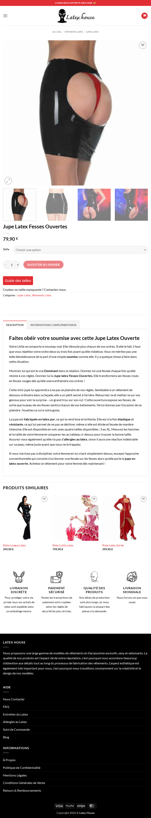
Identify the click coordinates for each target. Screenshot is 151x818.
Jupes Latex (92, 31)
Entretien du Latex (15, 714)
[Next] (140, 112)
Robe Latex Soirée (113, 545)
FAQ (6, 706)
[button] (5, 15)
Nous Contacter (14, 699)
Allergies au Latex (15, 722)
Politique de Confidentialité (21, 767)
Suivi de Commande (16, 729)
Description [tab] (15, 325)
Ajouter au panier (43, 264)
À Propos (9, 760)
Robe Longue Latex (14, 545)
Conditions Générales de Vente (24, 783)
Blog (6, 737)
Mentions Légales (15, 775)
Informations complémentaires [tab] (53, 325)
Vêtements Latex (73, 31)
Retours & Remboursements (22, 790)
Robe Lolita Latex (62, 545)
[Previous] (10, 112)
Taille (6, 249)
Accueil (57, 31)
